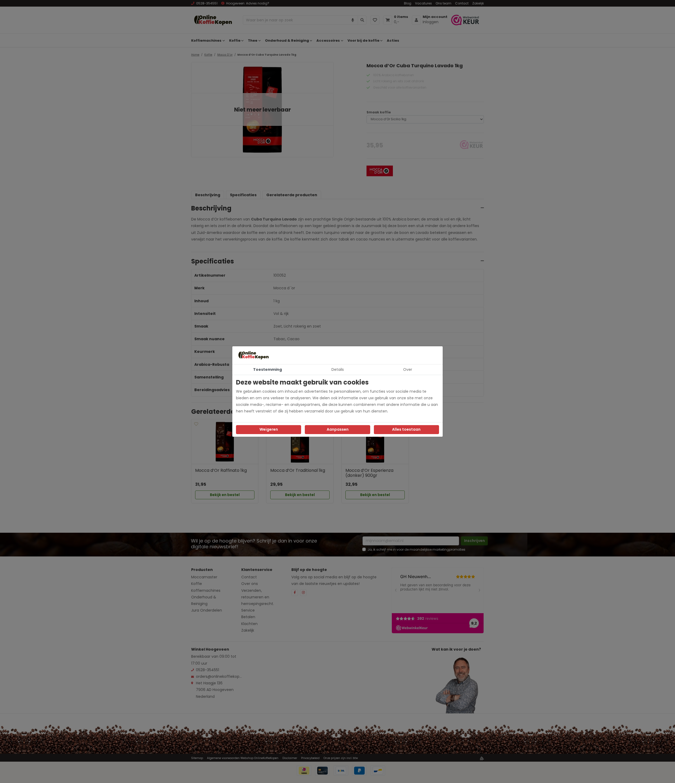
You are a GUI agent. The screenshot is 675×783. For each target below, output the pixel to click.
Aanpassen (338, 429)
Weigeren (268, 429)
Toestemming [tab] (267, 369)
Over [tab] (407, 369)
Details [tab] (337, 369)
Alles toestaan (406, 429)
